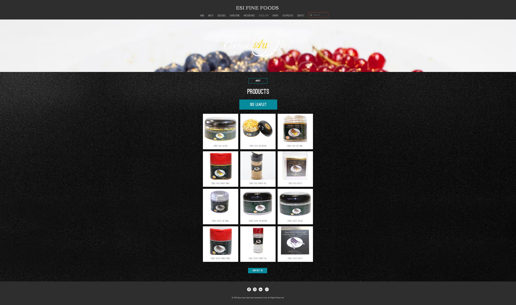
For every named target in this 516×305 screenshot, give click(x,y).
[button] (258, 81)
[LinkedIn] (260, 289)
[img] (220, 131)
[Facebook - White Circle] (249, 289)
